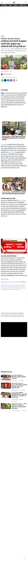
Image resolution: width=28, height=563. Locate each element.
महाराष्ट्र (10, 5)
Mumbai (13, 286)
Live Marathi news (18, 288)
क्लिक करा (24, 282)
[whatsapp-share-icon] (2, 81)
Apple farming (20, 316)
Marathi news (6, 285)
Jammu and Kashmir (5, 316)
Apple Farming (22, 200)
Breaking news (20, 285)
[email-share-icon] (14, 81)
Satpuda (11, 316)
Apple (16, 316)
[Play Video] (14, 246)
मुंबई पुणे (15, 5)
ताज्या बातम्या (4, 5)
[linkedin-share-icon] (11, 81)
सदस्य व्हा (6, 279)
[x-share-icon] (5, 81)
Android (15, 289)
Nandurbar (11, 152)
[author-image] (2, 74)
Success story (8, 313)
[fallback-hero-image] (6, 378)
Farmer (3, 313)
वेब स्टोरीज (21, 5)
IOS (20, 289)
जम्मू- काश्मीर (4, 144)
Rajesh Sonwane (8, 74)
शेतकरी (25, 264)
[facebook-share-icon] (8, 81)
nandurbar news (15, 313)
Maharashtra (3, 286)
